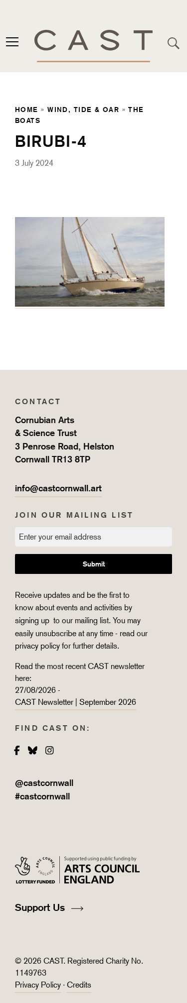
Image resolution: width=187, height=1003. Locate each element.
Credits (79, 985)
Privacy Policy (38, 985)
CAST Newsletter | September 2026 (75, 702)
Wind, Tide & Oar (83, 109)
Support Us (41, 907)
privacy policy (37, 646)
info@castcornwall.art (58, 488)
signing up (33, 620)
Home (26, 109)
